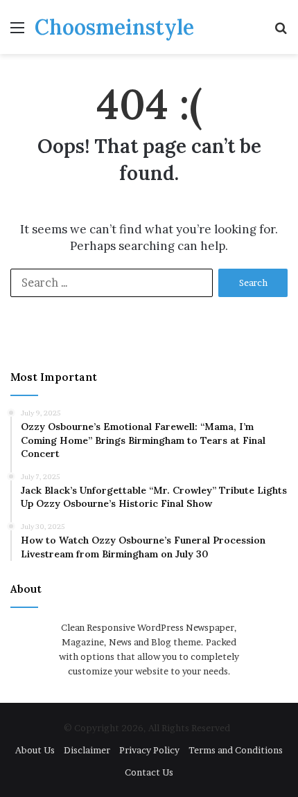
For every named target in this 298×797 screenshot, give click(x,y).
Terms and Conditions (236, 749)
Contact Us (149, 772)
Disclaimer (87, 749)
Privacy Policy (149, 749)
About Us (35, 749)
